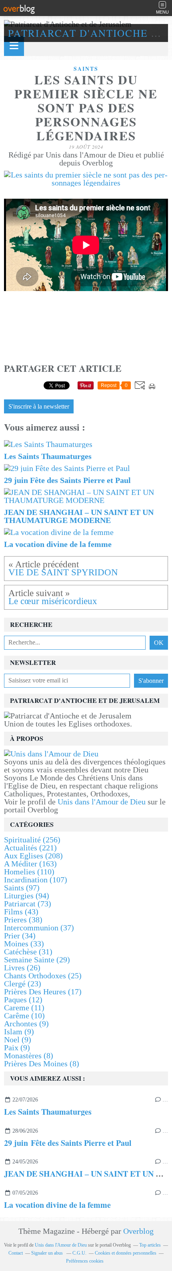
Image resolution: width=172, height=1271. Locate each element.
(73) (27, 903)
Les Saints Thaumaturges (48, 1111)
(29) (37, 959)
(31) (28, 951)
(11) (24, 1007)
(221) (30, 847)
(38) (23, 919)
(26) (22, 967)
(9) (26, 1023)
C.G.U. (79, 1253)
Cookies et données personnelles (125, 1253)
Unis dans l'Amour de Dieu (102, 801)
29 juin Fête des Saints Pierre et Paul (68, 1143)
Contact (15, 1253)
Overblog (138, 1231)
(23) (22, 983)
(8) (28, 1055)
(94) (26, 895)
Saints (86, 69)
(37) (39, 927)
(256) (32, 839)
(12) (23, 999)
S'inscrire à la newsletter (38, 406)
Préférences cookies (85, 1261)
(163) (30, 863)
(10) (24, 1015)
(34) (20, 935)
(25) (43, 975)
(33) (24, 943)
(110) (29, 871)
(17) (43, 991)
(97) (22, 887)
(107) (35, 879)
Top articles (150, 1245)
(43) (21, 911)
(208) (33, 855)
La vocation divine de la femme (57, 1205)
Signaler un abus (47, 1253)
